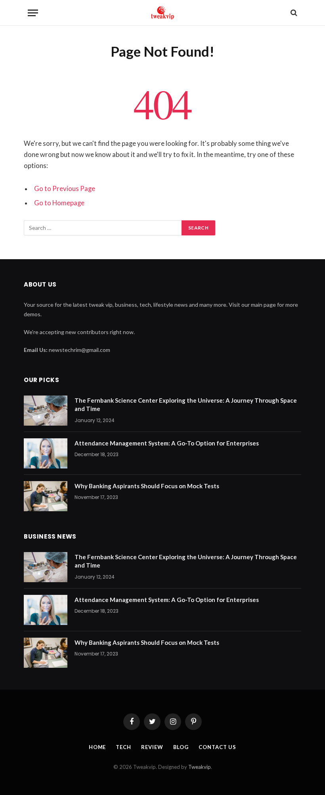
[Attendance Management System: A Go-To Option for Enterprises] (45, 453)
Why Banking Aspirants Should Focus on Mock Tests (147, 485)
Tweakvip (199, 767)
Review (152, 747)
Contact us (217, 747)
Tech (123, 747)
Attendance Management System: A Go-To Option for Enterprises (167, 443)
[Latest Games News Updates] (162, 13)
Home (97, 747)
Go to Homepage (59, 203)
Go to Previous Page (64, 189)
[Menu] (33, 13)
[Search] (293, 13)
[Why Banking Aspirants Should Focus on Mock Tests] (45, 496)
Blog (181, 747)
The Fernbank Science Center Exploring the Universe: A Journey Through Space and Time (186, 404)
